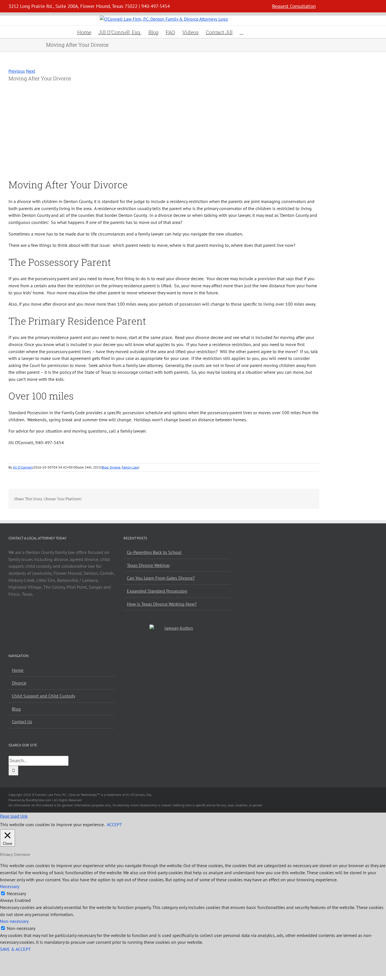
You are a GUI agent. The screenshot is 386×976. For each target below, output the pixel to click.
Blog (105, 467)
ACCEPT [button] (114, 824)
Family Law (130, 467)
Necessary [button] (9, 886)
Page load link (14, 816)
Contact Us (22, 721)
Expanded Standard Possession (157, 591)
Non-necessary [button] (14, 921)
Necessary (16, 893)
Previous (16, 71)
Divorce (115, 467)
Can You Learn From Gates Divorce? (161, 578)
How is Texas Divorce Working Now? (162, 604)
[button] (242, 32)
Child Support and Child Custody (43, 696)
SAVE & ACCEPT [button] (15, 949)
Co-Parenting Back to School (154, 552)
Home (17, 670)
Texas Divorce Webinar (148, 565)
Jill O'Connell (22, 467)
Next (30, 71)
